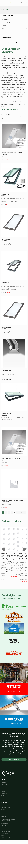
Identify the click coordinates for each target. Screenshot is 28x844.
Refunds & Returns (5, 807)
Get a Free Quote (14, 759)
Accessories (4, 798)
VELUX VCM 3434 (3, 555)
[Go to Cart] (25, 3)
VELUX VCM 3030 (22, 555)
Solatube (3, 791)
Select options (13, 352)
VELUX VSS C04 (13, 554)
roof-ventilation (5, 19)
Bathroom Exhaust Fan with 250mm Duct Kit (8, 556)
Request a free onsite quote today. (9, 109)
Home (2, 9)
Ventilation (3, 795)
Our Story (3, 782)
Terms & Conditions (5, 831)
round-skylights (5, 22)
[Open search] (22, 3)
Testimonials (4, 784)
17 (24, 512)
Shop (2, 788)
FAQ (2, 811)
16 (21, 512)
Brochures (3, 804)
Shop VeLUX (14, 691)
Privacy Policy (4, 833)
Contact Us (3, 809)
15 (17, 512)
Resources (4, 802)
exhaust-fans (4, 32)
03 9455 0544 (4, 823)
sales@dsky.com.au (5, 825)
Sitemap (3, 835)
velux (2, 28)
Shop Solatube (14, 723)
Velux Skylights (4, 793)
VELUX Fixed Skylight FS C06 (18, 556)
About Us (4, 779)
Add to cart (13, 135)
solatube (3, 25)
